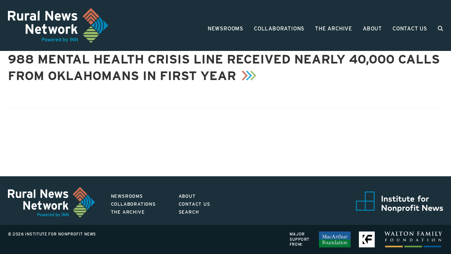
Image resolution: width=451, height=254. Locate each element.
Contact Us (410, 28)
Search (189, 212)
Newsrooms (225, 28)
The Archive (333, 28)
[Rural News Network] (58, 25)
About (372, 28)
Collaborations (279, 28)
